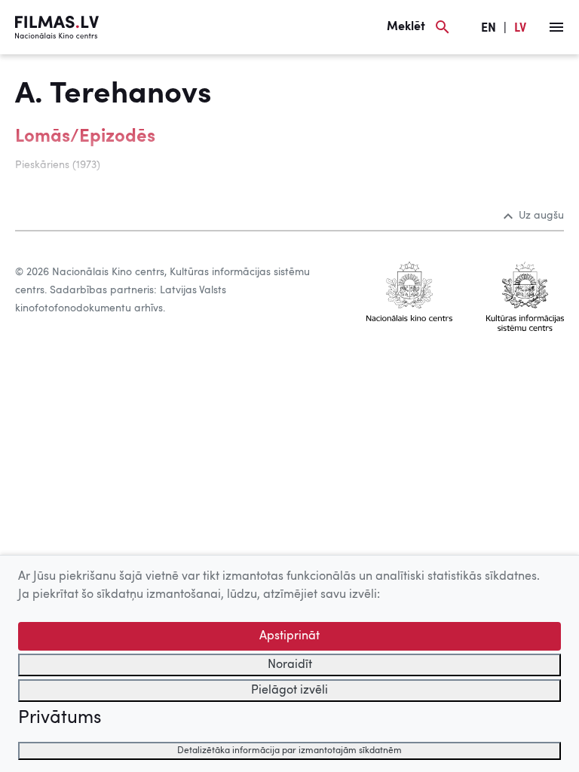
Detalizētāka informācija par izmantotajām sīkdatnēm (289, 750)
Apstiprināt (289, 636)
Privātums (59, 718)
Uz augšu (541, 215)
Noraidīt (290, 665)
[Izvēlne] (556, 27)
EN (488, 29)
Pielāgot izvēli (289, 691)
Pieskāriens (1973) (57, 165)
